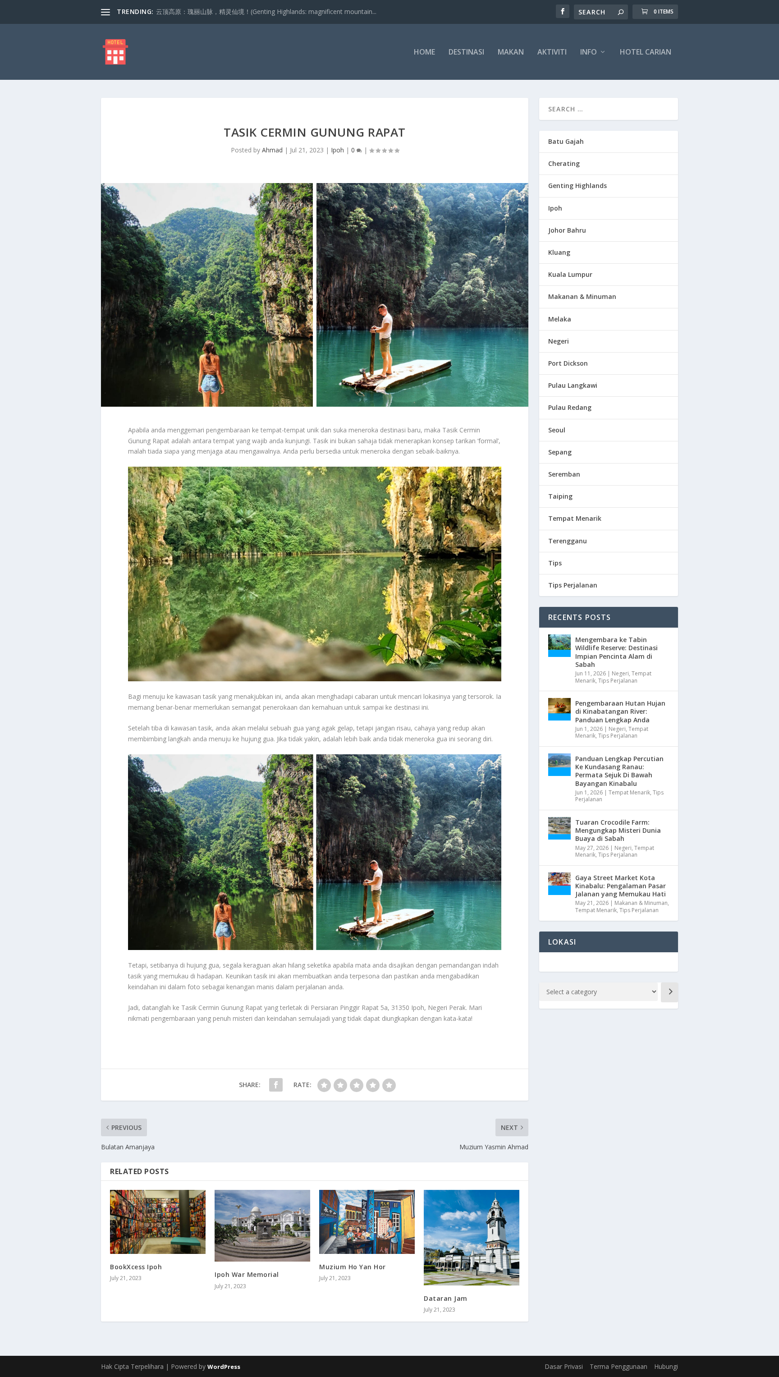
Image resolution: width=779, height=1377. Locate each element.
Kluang (559, 252)
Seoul (556, 430)
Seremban (564, 474)
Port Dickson (568, 363)
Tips (555, 563)
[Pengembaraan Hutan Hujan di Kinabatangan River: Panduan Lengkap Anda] (559, 709)
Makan (511, 52)
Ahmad (272, 150)
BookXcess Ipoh (136, 1266)
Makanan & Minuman (582, 296)
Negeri (558, 341)
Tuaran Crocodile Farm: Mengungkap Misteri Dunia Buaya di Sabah (618, 830)
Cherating (564, 163)
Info (588, 52)
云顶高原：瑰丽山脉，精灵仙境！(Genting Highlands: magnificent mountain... (266, 11)
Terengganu (567, 541)
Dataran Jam (445, 1298)
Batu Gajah (566, 141)
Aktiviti (552, 52)
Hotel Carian (645, 52)
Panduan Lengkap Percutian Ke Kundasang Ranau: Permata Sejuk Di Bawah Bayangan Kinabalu (619, 771)
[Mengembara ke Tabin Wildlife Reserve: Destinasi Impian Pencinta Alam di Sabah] (559, 645)
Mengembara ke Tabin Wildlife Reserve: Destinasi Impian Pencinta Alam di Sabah (616, 652)
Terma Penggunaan (618, 1366)
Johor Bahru (567, 230)
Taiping (560, 496)
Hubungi (666, 1366)
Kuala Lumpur (570, 274)
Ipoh (337, 150)
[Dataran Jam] (471, 1237)
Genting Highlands (577, 185)
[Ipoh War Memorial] (262, 1226)
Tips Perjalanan (572, 585)
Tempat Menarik (574, 518)
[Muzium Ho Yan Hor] (367, 1221)
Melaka (559, 319)
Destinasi (466, 52)
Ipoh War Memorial (247, 1274)
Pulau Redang (569, 407)
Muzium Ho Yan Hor (352, 1266)
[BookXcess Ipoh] (158, 1221)
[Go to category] (669, 992)
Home (424, 52)
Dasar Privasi (564, 1366)
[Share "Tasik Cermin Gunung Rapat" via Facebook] (276, 1085)
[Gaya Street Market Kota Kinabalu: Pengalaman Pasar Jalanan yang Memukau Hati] (559, 883)
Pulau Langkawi (572, 385)
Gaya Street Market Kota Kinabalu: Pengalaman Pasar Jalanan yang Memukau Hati (620, 885)
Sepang (560, 452)
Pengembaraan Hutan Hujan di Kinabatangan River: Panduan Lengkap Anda (620, 711)
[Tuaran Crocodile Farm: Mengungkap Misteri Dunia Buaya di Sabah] (559, 828)
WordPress (223, 1367)
